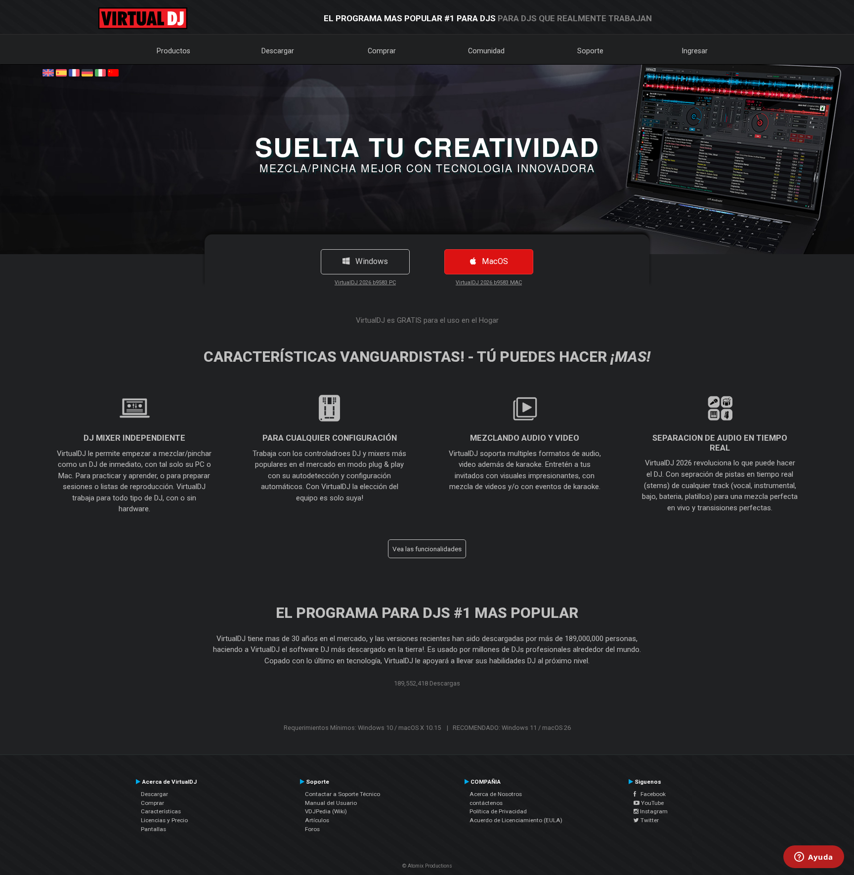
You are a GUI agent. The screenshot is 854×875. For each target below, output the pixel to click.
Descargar (277, 51)
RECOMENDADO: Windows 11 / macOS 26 (512, 727)
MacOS (492, 261)
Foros (312, 829)
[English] (48, 72)
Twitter (649, 820)
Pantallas (153, 829)
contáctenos (486, 802)
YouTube (652, 802)
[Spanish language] (61, 72)
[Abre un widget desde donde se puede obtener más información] (813, 857)
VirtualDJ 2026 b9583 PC (365, 282)
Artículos (317, 820)
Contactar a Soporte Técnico (342, 794)
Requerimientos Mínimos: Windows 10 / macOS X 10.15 (362, 727)
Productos (173, 51)
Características (161, 811)
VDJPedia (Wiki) (326, 811)
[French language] (74, 72)
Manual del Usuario (331, 802)
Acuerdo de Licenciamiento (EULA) (516, 820)
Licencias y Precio (164, 820)
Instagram (653, 811)
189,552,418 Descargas (427, 683)
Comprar (382, 51)
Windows (368, 261)
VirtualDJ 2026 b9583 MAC (489, 282)
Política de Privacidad (498, 811)
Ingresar (695, 51)
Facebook (651, 794)
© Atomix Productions (427, 866)
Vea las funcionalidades (427, 549)
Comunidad (486, 51)
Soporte (590, 51)
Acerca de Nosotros (496, 794)
